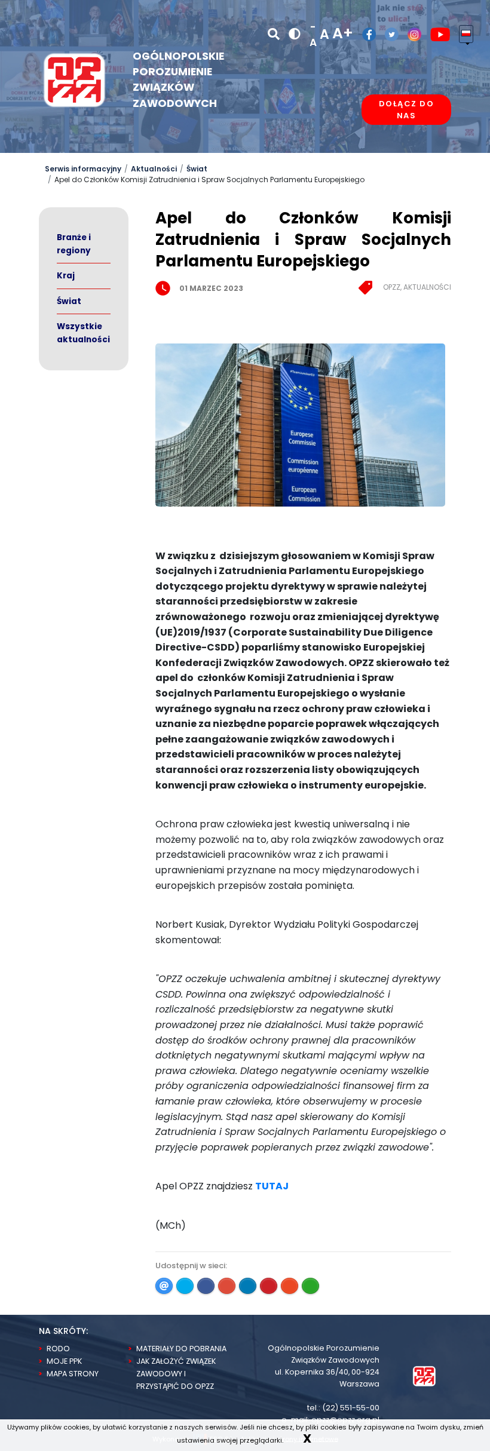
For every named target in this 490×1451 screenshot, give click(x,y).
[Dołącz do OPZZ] (406, 146)
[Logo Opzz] (74, 79)
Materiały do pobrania (181, 1348)
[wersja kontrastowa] (295, 34)
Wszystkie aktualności (83, 333)
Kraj (66, 275)
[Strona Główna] (424, 1375)
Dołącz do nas (406, 109)
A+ (342, 33)
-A (313, 35)
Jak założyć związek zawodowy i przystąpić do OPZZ (176, 1373)
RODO (58, 1348)
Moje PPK (64, 1361)
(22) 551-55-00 (350, 1408)
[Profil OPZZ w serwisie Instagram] (410, 34)
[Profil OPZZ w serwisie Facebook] (364, 34)
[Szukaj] (274, 34)
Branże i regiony (74, 244)
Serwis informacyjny (83, 169)
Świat (196, 169)
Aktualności (154, 169)
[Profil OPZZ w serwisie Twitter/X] (387, 34)
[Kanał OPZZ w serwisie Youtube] (436, 34)
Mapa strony (73, 1374)
